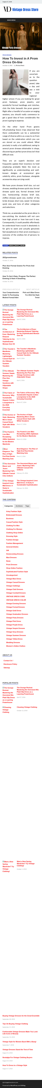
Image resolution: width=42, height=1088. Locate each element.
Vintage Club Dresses (14, 589)
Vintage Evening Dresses (16, 603)
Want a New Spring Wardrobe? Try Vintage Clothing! (26, 864)
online (22, 245)
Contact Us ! (8, 660)
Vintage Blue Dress (13, 579)
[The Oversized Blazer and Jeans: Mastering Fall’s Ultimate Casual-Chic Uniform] (9, 464)
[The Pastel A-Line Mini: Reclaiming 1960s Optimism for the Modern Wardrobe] (9, 432)
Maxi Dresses (11, 557)
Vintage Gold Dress (13, 610)
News (8, 561)
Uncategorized (12, 575)
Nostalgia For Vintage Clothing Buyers (17, 1057)
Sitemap (7, 668)
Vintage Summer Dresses (16, 635)
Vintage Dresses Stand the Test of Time (18, 1049)
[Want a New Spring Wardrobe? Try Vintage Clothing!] (9, 862)
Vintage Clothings (13, 586)
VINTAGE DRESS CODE (15, 596)
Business (10, 518)
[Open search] (36, 20)
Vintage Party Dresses (14, 618)
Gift (7, 550)
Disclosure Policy (10, 664)
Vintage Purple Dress (14, 625)
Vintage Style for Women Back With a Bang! (19, 1042)
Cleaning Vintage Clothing (27, 707)
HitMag (22, 1085)
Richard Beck (20, 65)
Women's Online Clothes (15, 646)
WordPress (14, 1085)
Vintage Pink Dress (13, 621)
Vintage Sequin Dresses (15, 628)
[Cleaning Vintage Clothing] (9, 707)
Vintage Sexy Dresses (14, 632)
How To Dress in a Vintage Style (15, 1065)
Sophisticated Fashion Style (17, 572)
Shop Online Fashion (14, 568)
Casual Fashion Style (14, 522)
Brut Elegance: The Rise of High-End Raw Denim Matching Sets (27, 451)
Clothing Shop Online (14, 533)
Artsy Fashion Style (13, 511)
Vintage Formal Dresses (15, 607)
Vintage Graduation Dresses (17, 614)
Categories (8, 506)
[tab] (8, 506)
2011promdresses (10, 257)
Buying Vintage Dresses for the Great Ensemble (21, 1016)
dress (11, 245)
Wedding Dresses (13, 642)
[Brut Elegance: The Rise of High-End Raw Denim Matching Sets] (9, 449)
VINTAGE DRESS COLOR (16, 600)
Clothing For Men (13, 525)
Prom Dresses (7, 55)
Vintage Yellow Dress (14, 639)
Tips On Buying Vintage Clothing (15, 1024)
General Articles (12, 547)
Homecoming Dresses (14, 554)
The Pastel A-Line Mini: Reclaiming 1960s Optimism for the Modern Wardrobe (27, 434)
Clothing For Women (14, 529)
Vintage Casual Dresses (15, 582)
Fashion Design (12, 540)
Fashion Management (14, 543)
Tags (27, 506)
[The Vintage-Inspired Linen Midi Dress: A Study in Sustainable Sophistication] (9, 481)
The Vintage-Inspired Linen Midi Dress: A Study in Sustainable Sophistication (27, 483)
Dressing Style (12, 536)
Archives (19, 506)
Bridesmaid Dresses (14, 515)
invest (17, 245)
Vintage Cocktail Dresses (16, 593)
